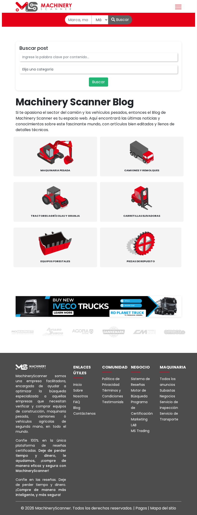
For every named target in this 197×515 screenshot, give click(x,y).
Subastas (167, 390)
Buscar (122, 19)
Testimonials (112, 402)
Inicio (77, 384)
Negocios (167, 396)
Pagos (141, 508)
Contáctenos (84, 413)
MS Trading (140, 430)
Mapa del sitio (163, 508)
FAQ (76, 402)
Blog (76, 407)
